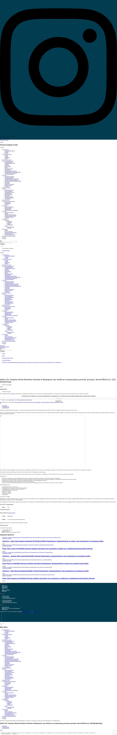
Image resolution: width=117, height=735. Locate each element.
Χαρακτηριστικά (5, 406)
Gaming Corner (6, 200)
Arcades (6, 230)
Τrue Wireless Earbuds (9, 197)
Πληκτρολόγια (8, 203)
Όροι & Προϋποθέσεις (6, 601)
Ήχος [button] (4, 294)
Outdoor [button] (5, 211)
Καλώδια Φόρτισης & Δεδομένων (11, 179)
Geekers (1, 142)
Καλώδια (5, 686)
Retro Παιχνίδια (8, 166)
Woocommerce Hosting (26, 611)
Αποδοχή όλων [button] (14, 733)
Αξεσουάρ (9, 228)
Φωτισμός (5, 699)
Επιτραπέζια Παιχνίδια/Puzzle (10, 232)
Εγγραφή (7, 250)
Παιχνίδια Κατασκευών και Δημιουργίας (12, 172)
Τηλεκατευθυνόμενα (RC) (10, 163)
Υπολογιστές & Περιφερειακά (9, 681)
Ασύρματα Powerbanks (9, 176)
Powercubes (7, 183)
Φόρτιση (5, 655)
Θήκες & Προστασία (7, 634)
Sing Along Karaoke (9, 168)
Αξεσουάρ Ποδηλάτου (9, 216)
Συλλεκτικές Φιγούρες (9, 174)
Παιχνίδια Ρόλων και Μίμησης (11, 173)
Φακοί (6, 706)
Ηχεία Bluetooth (8, 193)
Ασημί (8, 516)
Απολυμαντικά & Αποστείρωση (9, 236)
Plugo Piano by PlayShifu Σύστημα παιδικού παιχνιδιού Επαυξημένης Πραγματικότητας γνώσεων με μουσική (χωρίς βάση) (45, 563)
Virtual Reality (7, 169)
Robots (6, 167)
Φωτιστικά (7, 700)
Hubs (4, 237)
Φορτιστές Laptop (8, 185)
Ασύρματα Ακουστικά (9, 190)
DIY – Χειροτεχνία (8, 231)
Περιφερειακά (7, 202)
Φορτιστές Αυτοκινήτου (9, 184)
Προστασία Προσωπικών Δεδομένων (24, 399)
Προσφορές (2, 345)
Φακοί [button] (6, 225)
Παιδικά (6, 153)
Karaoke (26, 402)
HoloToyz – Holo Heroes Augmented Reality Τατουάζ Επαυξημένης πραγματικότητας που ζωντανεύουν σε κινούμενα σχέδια (45, 571)
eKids (10, 384)
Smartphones (7, 157)
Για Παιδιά (38, 402)
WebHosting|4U (36, 611)
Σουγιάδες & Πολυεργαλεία (10, 214)
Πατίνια (6, 213)
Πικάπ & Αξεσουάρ (9, 196)
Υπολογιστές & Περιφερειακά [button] (9, 201)
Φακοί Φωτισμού (10, 227)
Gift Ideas (7, 164)
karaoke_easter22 (32, 402)
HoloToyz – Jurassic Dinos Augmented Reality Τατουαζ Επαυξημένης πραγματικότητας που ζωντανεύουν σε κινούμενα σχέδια (46, 556)
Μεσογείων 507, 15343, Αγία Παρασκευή (11, 608)
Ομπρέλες (7, 218)
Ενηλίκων (7, 151)
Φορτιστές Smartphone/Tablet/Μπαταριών (13, 181)
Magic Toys (7, 165)
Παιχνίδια (5, 709)
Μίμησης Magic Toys (9, 233)
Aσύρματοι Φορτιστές (9, 177)
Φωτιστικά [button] (7, 220)
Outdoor (5, 691)
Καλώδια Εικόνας (8, 208)
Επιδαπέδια (9, 222)
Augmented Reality (8, 162)
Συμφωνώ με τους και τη (16, 399)
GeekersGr (6, 588)
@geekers (5, 586)
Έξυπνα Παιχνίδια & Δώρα (8, 641)
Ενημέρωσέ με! (58, 401)
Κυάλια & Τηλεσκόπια (9, 212)
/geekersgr (5, 585)
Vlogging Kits (10, 224)
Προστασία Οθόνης (7, 187)
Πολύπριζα (7, 186)
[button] (6, 538)
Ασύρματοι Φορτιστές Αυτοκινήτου (12, 178)
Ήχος (4, 669)
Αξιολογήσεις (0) (5, 407)
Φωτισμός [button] (5, 219)
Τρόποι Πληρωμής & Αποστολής (8, 598)
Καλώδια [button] (5, 205)
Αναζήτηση (2, 244)
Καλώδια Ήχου (8, 209)
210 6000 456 (4, 139)
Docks (4, 238)
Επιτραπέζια (9, 221)
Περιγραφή (4, 405)
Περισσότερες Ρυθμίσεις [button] (6, 733)
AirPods (6, 155)
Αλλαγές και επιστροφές (7, 600)
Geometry (20, 611)
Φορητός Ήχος (8, 198)
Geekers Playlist (6, 590)
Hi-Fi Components (8, 191)
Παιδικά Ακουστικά (9, 194)
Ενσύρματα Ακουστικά (9, 192)
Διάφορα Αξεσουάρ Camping (10, 215)
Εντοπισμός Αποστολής (4, 346)
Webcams (7, 204)
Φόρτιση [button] (5, 175)
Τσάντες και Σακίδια (7, 159)
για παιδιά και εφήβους (45, 402)
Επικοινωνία (2, 347)
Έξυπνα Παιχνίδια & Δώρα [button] (8, 161)
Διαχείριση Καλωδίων (9, 206)
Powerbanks (7, 182)
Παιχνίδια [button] (5, 229)
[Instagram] (58, 133)
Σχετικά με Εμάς (5, 596)
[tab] (59, 405)
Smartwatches (6, 629)
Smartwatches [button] (6, 149)
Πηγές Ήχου (7, 195)
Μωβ (11, 516)
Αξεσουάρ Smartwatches (10, 150)
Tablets (6, 158)
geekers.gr (5, 609)
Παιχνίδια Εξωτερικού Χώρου (11, 171)
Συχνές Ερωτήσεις (6, 597)
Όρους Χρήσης (12, 399)
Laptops (6, 156)
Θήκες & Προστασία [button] (7, 154)
